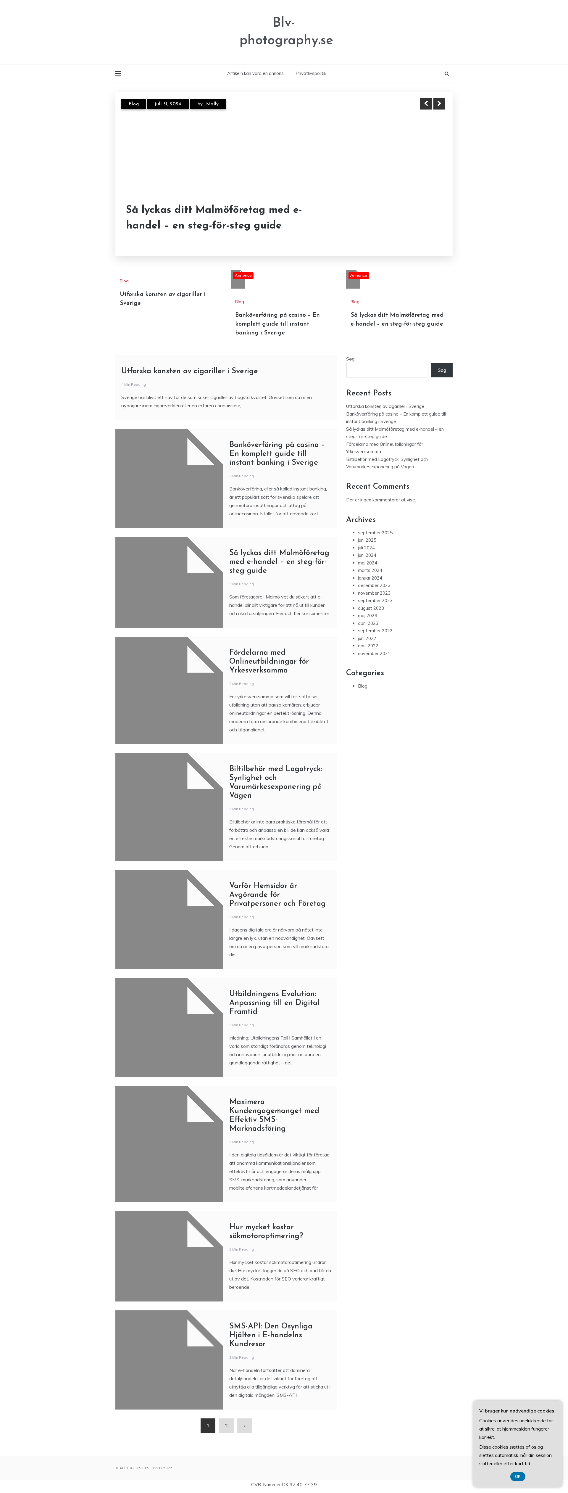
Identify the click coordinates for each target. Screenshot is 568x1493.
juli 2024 (366, 548)
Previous (426, 104)
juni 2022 (367, 638)
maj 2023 (367, 615)
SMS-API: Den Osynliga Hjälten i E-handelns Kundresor (270, 1335)
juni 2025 (367, 540)
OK (518, 1476)
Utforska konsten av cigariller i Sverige (189, 371)
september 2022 (375, 630)
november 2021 (374, 653)
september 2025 (375, 532)
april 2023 (368, 623)
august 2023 (371, 608)
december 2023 (374, 585)
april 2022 (368, 646)
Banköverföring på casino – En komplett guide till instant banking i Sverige (277, 324)
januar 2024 (370, 578)
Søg (350, 359)
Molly (212, 104)
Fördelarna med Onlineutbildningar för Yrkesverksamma (269, 662)
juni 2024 (367, 555)
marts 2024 (370, 570)
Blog (134, 104)
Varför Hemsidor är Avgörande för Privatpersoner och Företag (277, 895)
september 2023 (375, 600)
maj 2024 (367, 563)
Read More (428, 218)
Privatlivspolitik (311, 73)
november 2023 (374, 593)
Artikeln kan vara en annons (255, 73)
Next (439, 104)
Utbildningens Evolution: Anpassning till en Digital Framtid (274, 1003)
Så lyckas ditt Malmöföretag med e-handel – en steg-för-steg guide (214, 218)
